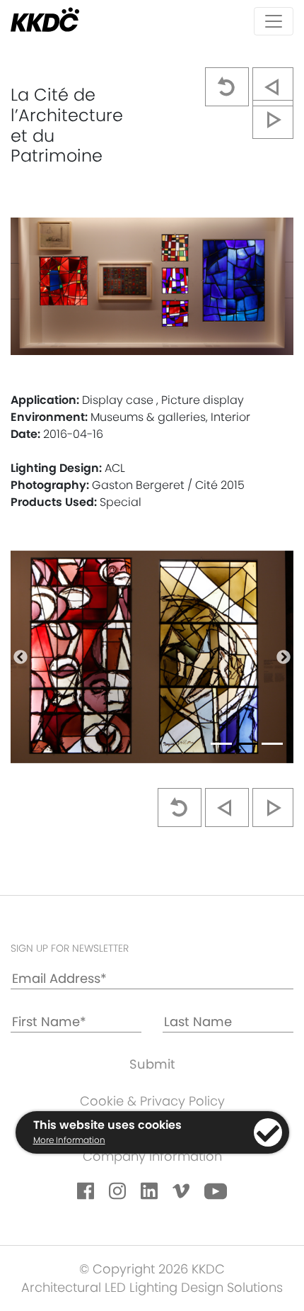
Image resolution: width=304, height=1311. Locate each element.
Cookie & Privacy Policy (152, 1101)
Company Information (152, 1156)
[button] (20, 657)
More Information (69, 1140)
